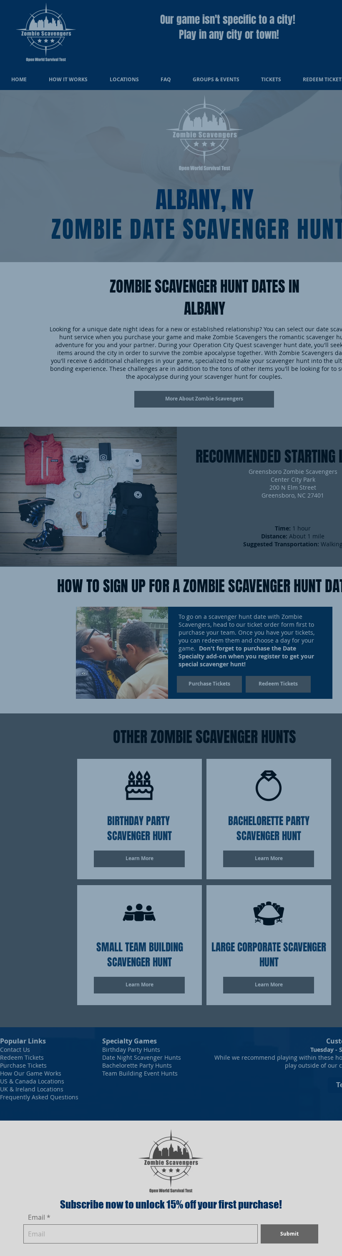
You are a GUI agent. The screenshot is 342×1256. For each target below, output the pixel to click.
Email (36, 1217)
